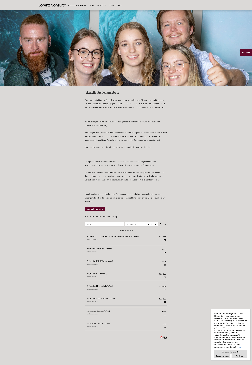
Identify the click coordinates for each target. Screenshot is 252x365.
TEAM (91, 5)
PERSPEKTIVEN (115, 5)
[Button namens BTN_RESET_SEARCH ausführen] (165, 224)
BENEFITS (101, 5)
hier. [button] (239, 347)
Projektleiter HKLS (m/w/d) (97, 273)
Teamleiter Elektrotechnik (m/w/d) (99, 249)
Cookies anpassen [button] (222, 356)
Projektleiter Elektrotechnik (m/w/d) (100, 286)
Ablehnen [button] (239, 356)
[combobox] (152, 224)
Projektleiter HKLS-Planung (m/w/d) (100, 261)
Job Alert (246, 52)
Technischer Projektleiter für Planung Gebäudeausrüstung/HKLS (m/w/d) (113, 236)
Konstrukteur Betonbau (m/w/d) (98, 311)
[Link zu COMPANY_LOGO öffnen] (52, 5)
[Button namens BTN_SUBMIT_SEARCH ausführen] (161, 224)
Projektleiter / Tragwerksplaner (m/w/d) (101, 298)
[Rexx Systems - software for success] (163, 337)
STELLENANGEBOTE (77, 5)
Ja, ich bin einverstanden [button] (230, 352)
